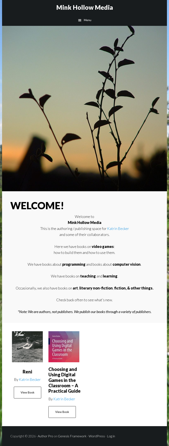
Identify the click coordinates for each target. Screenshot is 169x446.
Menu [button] (87, 20)
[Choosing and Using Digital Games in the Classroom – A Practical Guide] (63, 346)
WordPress (97, 436)
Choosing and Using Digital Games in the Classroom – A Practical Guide (64, 380)
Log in (111, 436)
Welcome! (37, 205)
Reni (27, 371)
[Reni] (27, 346)
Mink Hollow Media (84, 7)
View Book (27, 392)
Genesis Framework (72, 436)
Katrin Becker (118, 228)
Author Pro (45, 436)
